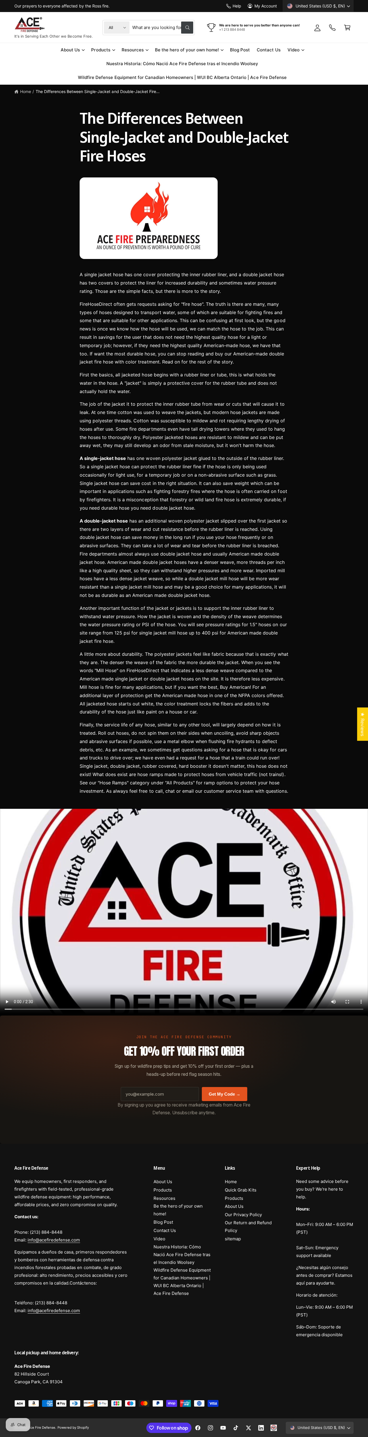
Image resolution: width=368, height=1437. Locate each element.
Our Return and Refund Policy (248, 1226)
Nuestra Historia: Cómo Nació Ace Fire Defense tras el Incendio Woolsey (182, 1254)
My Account (265, 5)
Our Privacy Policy (243, 1214)
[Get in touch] (332, 27)
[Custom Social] (273, 1427)
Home (25, 91)
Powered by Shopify (73, 1428)
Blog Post (163, 1222)
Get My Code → (224, 1094)
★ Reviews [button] (362, 724)
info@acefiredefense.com (54, 1240)
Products (100, 50)
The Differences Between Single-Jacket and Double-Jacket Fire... (98, 91)
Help (237, 5)
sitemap (233, 1238)
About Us (70, 50)
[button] (347, 27)
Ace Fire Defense (41, 1428)
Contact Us (165, 1230)
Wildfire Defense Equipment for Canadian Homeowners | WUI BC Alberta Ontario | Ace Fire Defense (182, 1281)
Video (294, 50)
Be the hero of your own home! (187, 50)
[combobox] (163, 27)
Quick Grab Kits (240, 1190)
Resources (133, 50)
